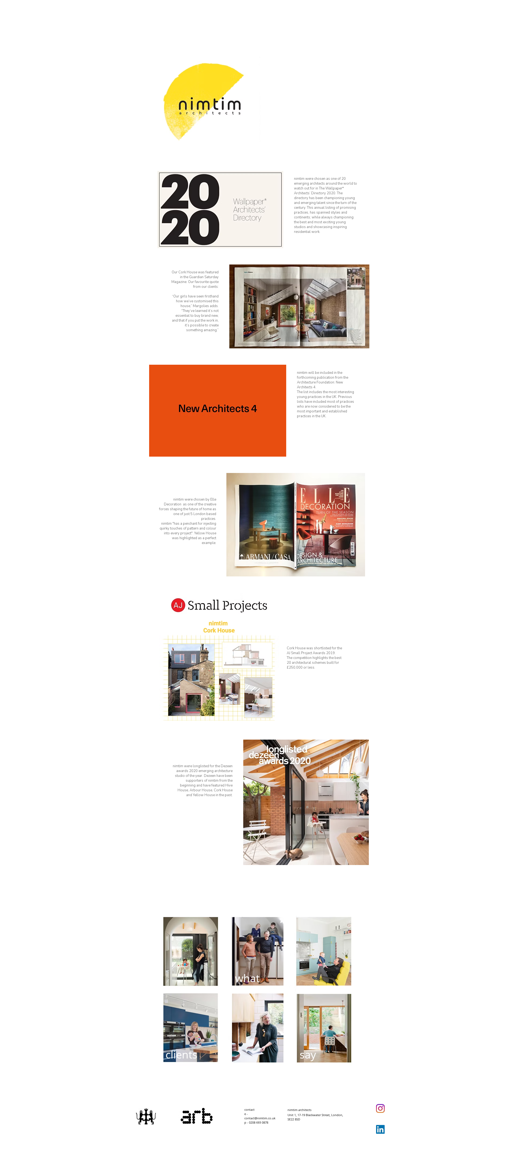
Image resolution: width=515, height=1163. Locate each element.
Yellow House (205, 533)
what (247, 978)
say (308, 1054)
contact (249, 1110)
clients (181, 1054)
